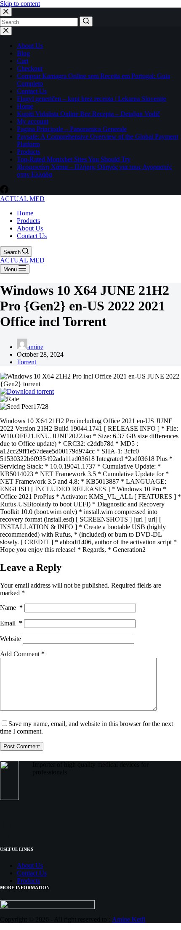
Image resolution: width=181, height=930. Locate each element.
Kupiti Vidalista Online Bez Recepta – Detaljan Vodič (88, 113)
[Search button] (86, 21)
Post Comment (21, 746)
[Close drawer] (6, 30)
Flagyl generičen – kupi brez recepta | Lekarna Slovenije (91, 98)
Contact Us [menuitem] (32, 235)
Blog (23, 53)
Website (10, 638)
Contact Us (32, 91)
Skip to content (20, 3)
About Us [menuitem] (30, 228)
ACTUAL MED (22, 198)
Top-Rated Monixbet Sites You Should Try (73, 159)
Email (11, 623)
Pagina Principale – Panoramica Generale (72, 128)
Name (11, 607)
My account (32, 121)
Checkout (30, 68)
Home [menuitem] (25, 213)
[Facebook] (4, 191)
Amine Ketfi (128, 919)
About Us (30, 45)
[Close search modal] (6, 12)
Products (28, 151)
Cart (22, 60)
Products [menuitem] (28, 220)
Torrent (26, 362)
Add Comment (22, 653)
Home (25, 106)
